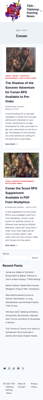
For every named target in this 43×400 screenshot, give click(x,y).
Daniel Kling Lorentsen (15, 106)
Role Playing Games (28, 78)
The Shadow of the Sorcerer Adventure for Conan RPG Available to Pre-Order (20, 92)
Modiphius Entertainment (23, 181)
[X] (23, 368)
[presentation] (21, 59)
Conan (8, 76)
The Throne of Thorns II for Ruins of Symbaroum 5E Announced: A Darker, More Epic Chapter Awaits (23, 332)
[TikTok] (14, 368)
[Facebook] (18, 368)
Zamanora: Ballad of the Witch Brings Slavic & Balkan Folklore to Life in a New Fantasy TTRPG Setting (23, 275)
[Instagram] (9, 368)
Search (6, 254)
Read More (11, 144)
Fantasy (15, 76)
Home (18, 30)
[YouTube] (5, 368)
